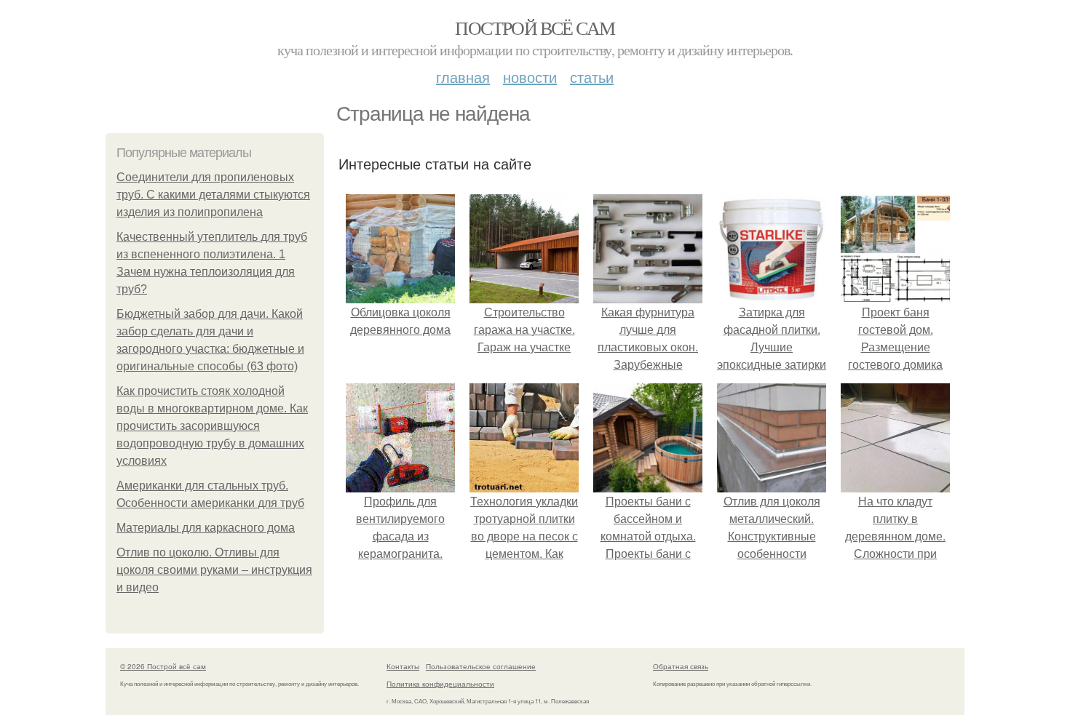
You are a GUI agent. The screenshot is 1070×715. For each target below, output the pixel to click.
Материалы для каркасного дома (205, 528)
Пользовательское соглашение (481, 666)
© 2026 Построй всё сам (163, 666)
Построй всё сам (534, 27)
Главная (463, 76)
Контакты (403, 666)
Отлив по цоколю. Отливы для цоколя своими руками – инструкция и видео (214, 570)
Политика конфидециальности (440, 684)
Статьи (592, 76)
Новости (530, 76)
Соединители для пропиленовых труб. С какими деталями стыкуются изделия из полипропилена (213, 194)
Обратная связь (680, 666)
